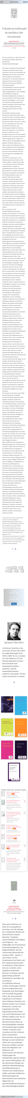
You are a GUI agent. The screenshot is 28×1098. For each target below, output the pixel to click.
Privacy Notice (19, 1096)
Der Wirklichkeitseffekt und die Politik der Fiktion (13, 801)
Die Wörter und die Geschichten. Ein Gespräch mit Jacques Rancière (13, 860)
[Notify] (13, 549)
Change (14, 604)
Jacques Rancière (14, 41)
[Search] (2, 2)
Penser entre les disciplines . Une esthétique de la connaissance (13, 837)
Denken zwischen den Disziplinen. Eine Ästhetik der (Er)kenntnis (13, 827)
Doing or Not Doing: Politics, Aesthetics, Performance (13, 846)
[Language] (25, 2)
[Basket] (26, 2)
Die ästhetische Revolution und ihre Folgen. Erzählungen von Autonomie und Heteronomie (13, 814)
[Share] (15, 549)
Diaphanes (14, 2)
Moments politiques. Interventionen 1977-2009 (14, 46)
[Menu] (1, 2)
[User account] (23, 2)
